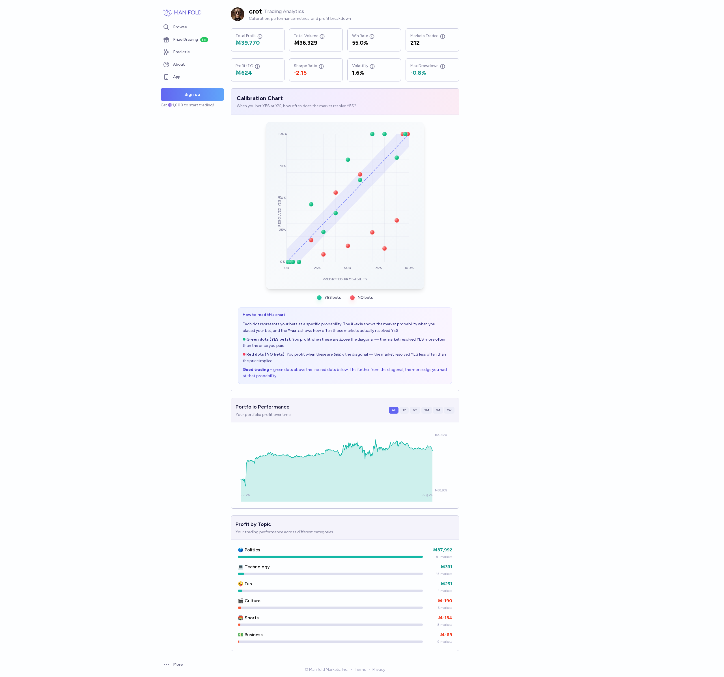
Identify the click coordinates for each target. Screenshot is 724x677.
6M (415, 410)
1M (438, 410)
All (394, 410)
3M (426, 410)
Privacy (378, 669)
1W (449, 410)
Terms (360, 669)
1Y (404, 410)
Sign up (192, 94)
